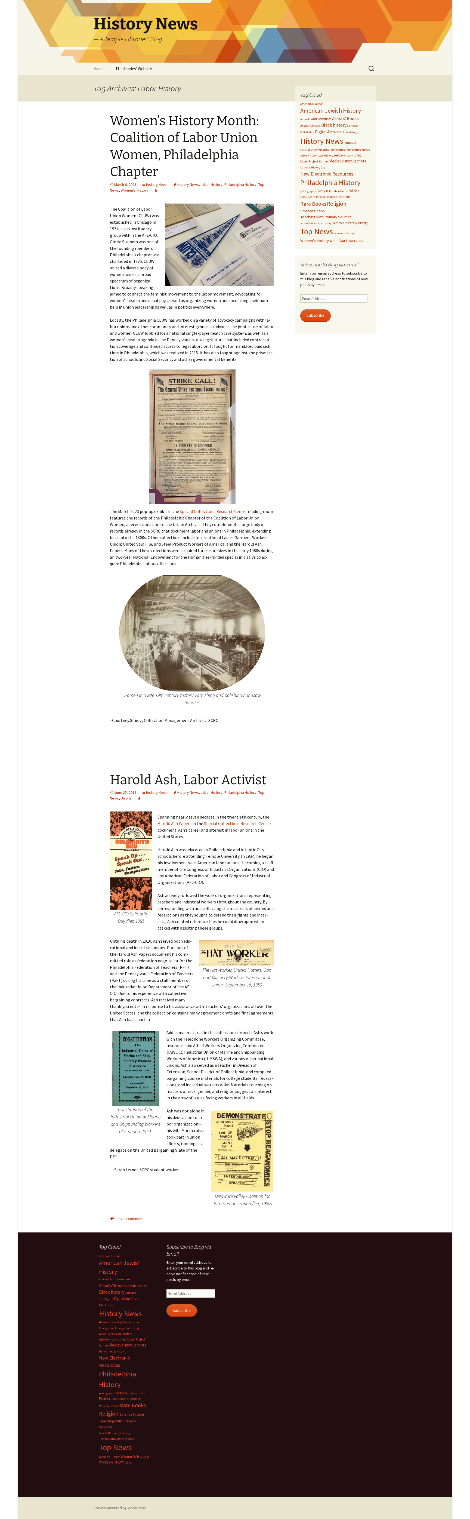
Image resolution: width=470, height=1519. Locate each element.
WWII (351, 241)
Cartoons (352, 126)
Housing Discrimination (314, 150)
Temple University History (350, 223)
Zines (359, 241)
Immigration (337, 150)
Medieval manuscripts (347, 161)
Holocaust (350, 142)
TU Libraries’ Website (133, 68)
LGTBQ (357, 155)
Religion (337, 203)
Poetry (321, 191)
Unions (126, 798)
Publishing (322, 197)
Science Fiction (312, 210)
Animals (305, 119)
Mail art (323, 161)
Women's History (134, 190)
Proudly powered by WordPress (120, 1507)
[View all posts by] (156, 190)
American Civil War (311, 104)
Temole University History (316, 223)
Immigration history (358, 150)
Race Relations (340, 197)
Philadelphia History (240, 184)
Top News (316, 231)
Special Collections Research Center (214, 511)
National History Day (312, 167)
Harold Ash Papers (174, 823)
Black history (334, 125)
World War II (339, 240)
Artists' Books (345, 118)
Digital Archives (328, 131)
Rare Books (313, 204)
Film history (349, 132)
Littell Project (309, 161)
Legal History (325, 155)
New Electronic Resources (326, 174)
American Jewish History (330, 110)
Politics (353, 190)
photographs (308, 191)
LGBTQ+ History (343, 155)
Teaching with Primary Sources (326, 216)
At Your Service (310, 126)
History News (157, 184)
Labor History (211, 184)
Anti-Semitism (321, 119)
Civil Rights (307, 132)
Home (99, 68)
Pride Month (307, 197)
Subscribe (315, 315)
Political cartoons (336, 191)
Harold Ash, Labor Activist (188, 780)
